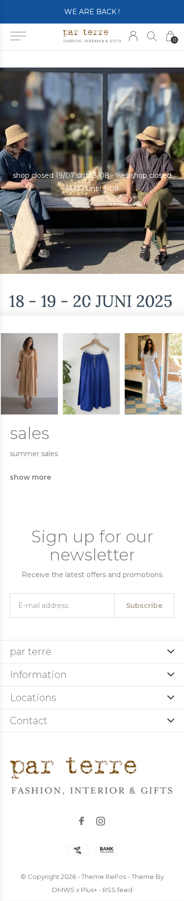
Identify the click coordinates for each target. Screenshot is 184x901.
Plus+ (89, 890)
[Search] (152, 36)
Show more (30, 477)
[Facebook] (81, 821)
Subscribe (144, 605)
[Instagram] (100, 821)
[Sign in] (133, 36)
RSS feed (117, 890)
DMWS (63, 890)
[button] (18, 36)
